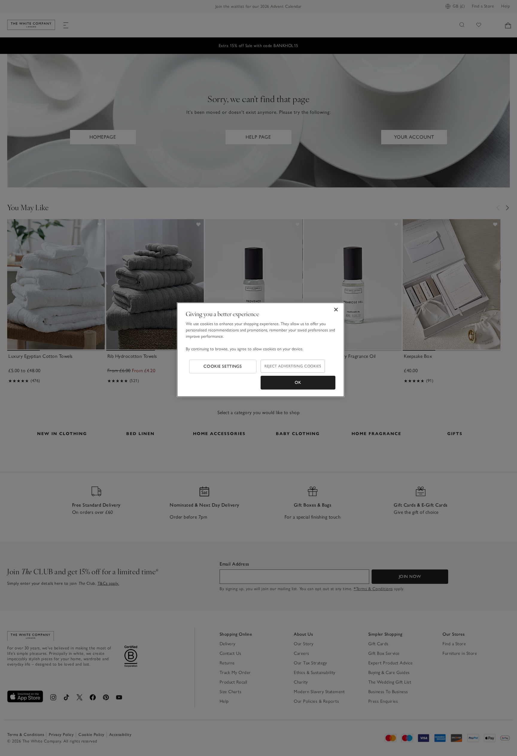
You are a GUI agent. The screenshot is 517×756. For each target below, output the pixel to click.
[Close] (336, 309)
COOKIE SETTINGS (222, 366)
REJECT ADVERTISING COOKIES (292, 366)
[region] (260, 349)
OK (298, 382)
